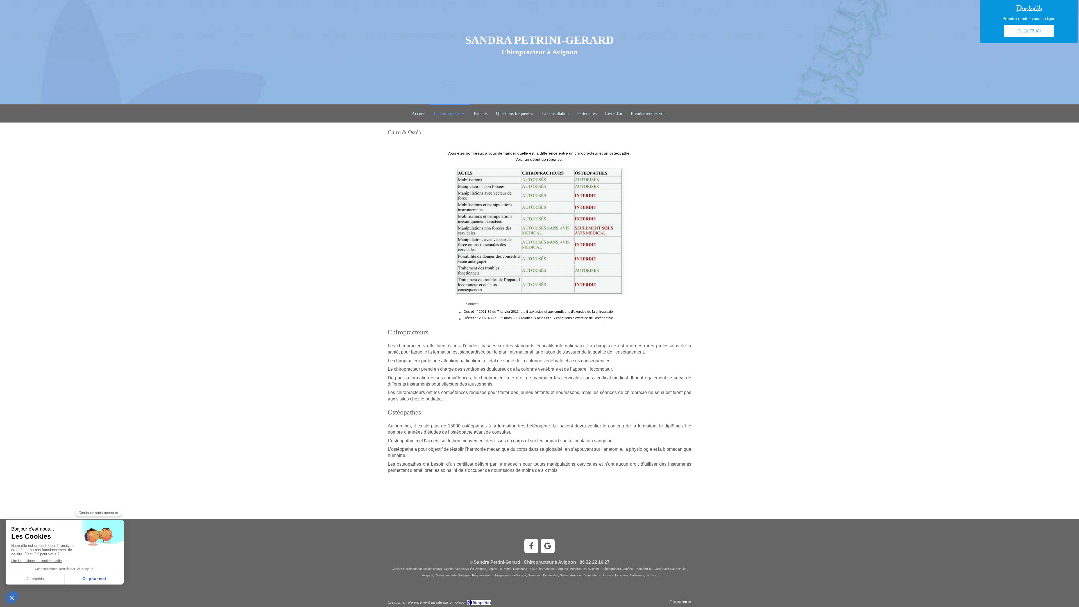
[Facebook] (531, 546)
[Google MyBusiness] (548, 546)
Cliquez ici (1029, 31)
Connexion (680, 601)
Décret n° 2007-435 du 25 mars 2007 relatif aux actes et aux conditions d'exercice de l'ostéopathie (538, 318)
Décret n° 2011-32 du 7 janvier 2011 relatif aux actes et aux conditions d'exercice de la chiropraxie (538, 312)
